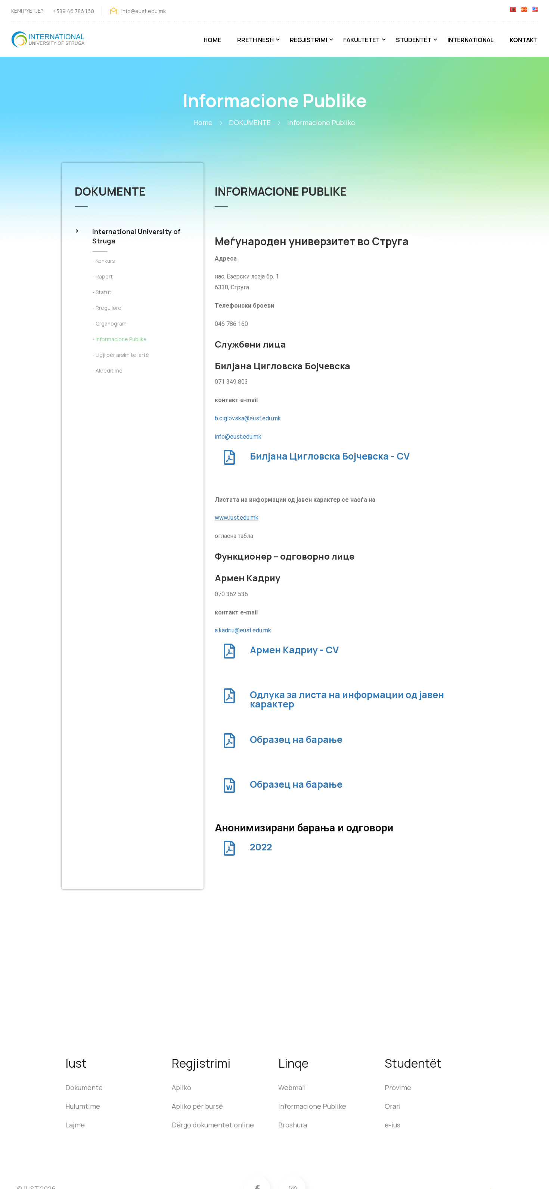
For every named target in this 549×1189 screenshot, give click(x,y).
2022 (261, 846)
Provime (398, 1087)
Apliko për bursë (197, 1106)
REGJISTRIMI (308, 40)
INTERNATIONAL (470, 40)
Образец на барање (296, 739)
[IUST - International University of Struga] (48, 43)
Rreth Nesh (255, 40)
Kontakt (524, 40)
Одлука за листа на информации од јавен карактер (347, 699)
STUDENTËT (413, 40)
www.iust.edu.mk (236, 517)
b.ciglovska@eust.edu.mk (248, 418)
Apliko (181, 1087)
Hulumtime (82, 1106)
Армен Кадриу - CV (294, 649)
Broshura (292, 1124)
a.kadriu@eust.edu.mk (243, 630)
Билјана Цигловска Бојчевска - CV (330, 456)
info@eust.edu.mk (238, 436)
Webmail (292, 1087)
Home (212, 40)
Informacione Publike (312, 1106)
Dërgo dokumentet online (213, 1124)
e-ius (392, 1124)
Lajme (75, 1124)
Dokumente (84, 1087)
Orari (393, 1106)
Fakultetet (361, 40)
